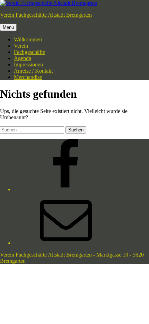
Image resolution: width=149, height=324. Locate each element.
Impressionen (28, 64)
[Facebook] (66, 189)
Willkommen (28, 39)
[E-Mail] (66, 243)
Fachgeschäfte (29, 52)
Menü (8, 27)
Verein (21, 46)
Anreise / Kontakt (33, 71)
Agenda (22, 58)
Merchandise (28, 77)
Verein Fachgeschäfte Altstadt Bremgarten (46, 15)
